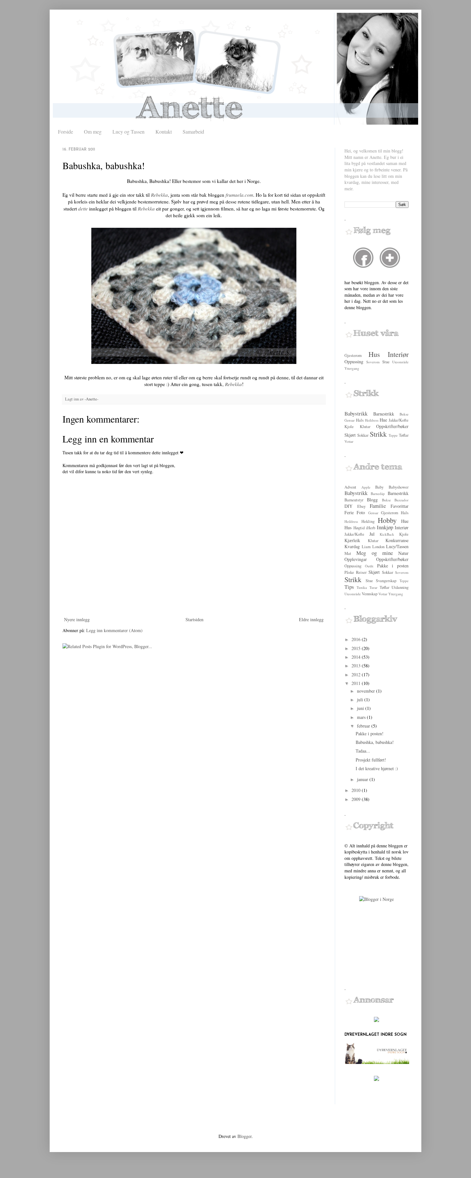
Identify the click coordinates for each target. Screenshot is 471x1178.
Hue (383, 420)
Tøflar (404, 435)
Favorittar (400, 506)
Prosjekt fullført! (371, 760)
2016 (356, 639)
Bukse (404, 414)
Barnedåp (378, 493)
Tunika (362, 587)
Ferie (349, 512)
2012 (356, 674)
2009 (356, 799)
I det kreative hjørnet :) (377, 768)
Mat (347, 553)
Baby (379, 487)
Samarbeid (193, 131)
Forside (65, 131)
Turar (373, 587)
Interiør (398, 354)
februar (364, 726)
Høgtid (359, 528)
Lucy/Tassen (397, 546)
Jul (372, 534)
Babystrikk (356, 413)
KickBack (387, 534)
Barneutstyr (353, 500)
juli (360, 699)
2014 (356, 657)
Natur (403, 553)
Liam (366, 546)
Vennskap (369, 594)
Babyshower (399, 487)
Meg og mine (374, 552)
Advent (350, 487)
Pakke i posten (393, 566)
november (366, 691)
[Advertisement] (376, 944)
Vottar (348, 441)
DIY (348, 506)
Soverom (373, 361)
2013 (356, 666)
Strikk (378, 434)
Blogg (372, 500)
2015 (356, 648)
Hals (360, 420)
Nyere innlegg (77, 619)
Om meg (93, 131)
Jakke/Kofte (399, 420)
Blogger (244, 1136)
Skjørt (350, 435)
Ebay (361, 506)
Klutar (365, 426)
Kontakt (163, 131)
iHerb (370, 528)
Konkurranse (397, 540)
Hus (374, 354)
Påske (349, 572)
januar (363, 779)
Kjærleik (352, 540)
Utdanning (400, 587)
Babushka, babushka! (375, 742)
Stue (386, 362)
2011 (356, 683)
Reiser (361, 572)
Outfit (369, 566)
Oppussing (353, 361)
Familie (378, 505)
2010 (356, 790)
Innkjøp (385, 527)
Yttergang (351, 368)
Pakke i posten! (370, 733)
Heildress (371, 420)
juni (361, 708)
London (378, 546)
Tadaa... (363, 751)
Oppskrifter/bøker (392, 426)
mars (362, 717)
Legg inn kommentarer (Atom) (114, 630)
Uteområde (400, 361)
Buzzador (401, 500)
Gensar (349, 420)
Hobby (387, 520)
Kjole (349, 426)
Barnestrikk (383, 414)
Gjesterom (353, 355)
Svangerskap (386, 580)
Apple (365, 487)
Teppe (393, 435)
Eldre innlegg (311, 619)
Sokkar (362, 435)
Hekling (368, 521)
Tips (349, 586)
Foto (361, 512)
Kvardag (352, 546)
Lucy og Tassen (128, 131)
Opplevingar (355, 559)
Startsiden (194, 619)
